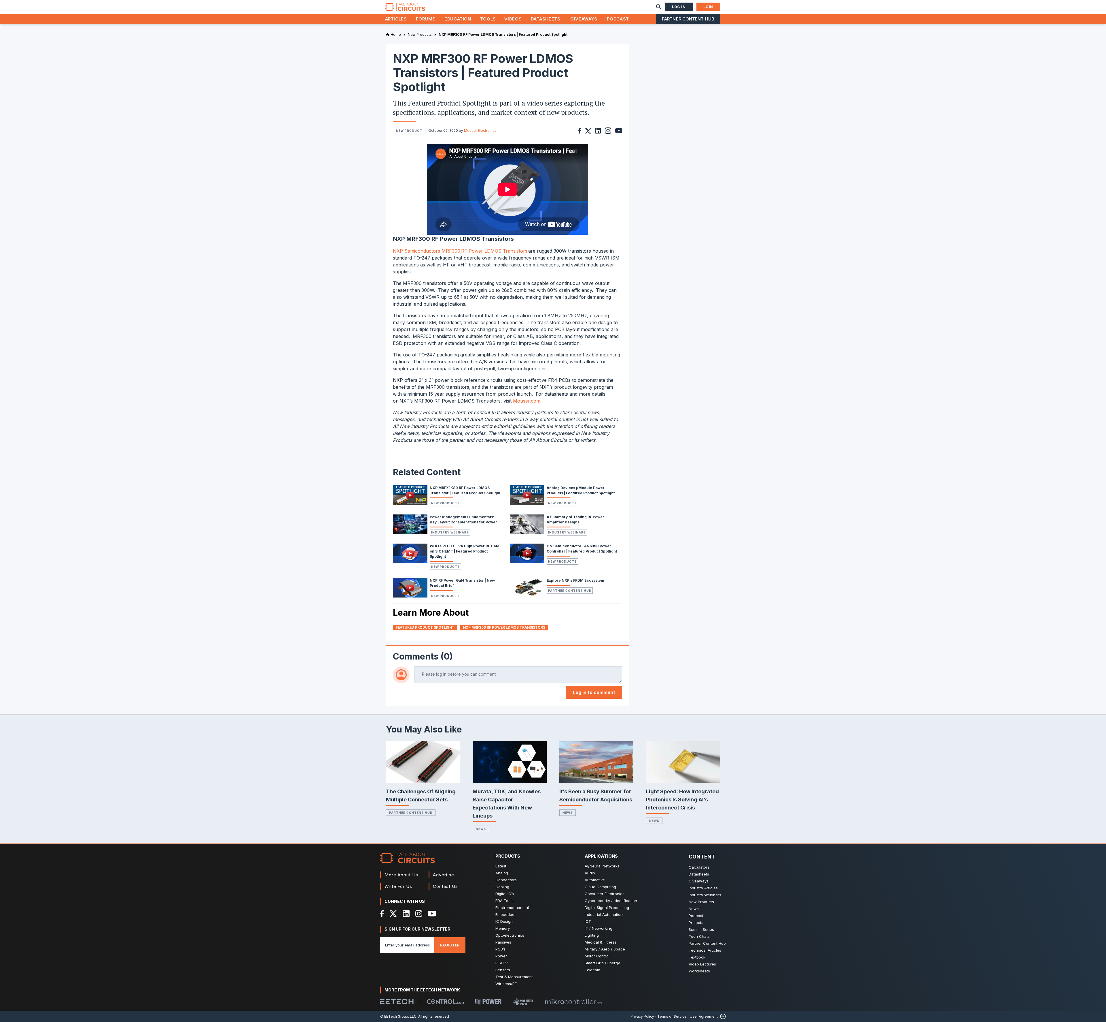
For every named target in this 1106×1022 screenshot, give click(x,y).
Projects (696, 922)
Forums (426, 19)
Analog (501, 873)
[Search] (658, 7)
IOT (588, 921)
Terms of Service (672, 1016)
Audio (590, 873)
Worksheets (699, 971)
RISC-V (501, 963)
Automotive (595, 880)
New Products (445, 503)
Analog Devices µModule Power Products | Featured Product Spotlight (581, 490)
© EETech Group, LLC (398, 1016)
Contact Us (445, 886)
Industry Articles (703, 888)
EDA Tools (504, 900)
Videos (513, 19)
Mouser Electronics (480, 130)
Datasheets (545, 19)
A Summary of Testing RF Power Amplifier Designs (575, 519)
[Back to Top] (722, 1016)
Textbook (697, 957)
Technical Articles (705, 950)
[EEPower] (488, 1001)
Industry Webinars (450, 532)
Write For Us (398, 886)
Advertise (443, 875)
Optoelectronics (509, 935)
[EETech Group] (397, 1001)
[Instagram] (418, 913)
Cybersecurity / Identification (611, 900)
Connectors (506, 880)
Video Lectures (702, 964)
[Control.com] (445, 1001)
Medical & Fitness (600, 942)
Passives (503, 942)
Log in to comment (594, 692)
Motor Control (597, 956)
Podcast (618, 19)
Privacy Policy (642, 1016)
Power (501, 956)
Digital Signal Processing (607, 907)
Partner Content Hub (688, 19)
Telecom (592, 969)
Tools (488, 19)
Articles (396, 19)
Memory (502, 928)
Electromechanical (512, 907)
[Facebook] (382, 913)
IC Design (504, 921)
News (481, 829)
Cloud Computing (600, 886)
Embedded (504, 914)
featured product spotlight (425, 627)
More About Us (401, 875)
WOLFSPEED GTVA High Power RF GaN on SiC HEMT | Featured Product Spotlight (464, 551)
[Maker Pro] (523, 1001)
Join (708, 7)
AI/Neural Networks (602, 866)
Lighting (592, 935)
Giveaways (583, 19)
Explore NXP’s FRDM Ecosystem (575, 580)
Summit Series (701, 929)
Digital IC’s (504, 893)
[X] (393, 913)
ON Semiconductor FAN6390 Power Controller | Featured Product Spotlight (582, 548)
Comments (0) (423, 656)
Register (450, 945)
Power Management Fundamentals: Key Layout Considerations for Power (463, 519)
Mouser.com (526, 401)
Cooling (502, 886)
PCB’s (500, 949)
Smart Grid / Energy (602, 963)
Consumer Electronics (604, 893)
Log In (679, 7)
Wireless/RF (506, 983)
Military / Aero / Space (605, 949)
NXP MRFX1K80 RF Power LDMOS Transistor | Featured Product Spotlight (465, 490)
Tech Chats (699, 936)
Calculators (699, 867)
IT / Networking (598, 928)
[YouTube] (432, 914)
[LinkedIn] (406, 913)
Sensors (502, 969)
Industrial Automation (604, 914)
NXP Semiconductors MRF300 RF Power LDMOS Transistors (460, 251)
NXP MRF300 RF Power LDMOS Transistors (504, 627)
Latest (500, 866)
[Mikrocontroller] (573, 1001)
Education (457, 19)
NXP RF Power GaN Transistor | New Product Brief (462, 583)
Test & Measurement (514, 976)
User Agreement (704, 1016)
